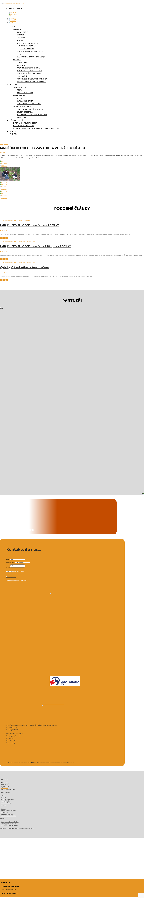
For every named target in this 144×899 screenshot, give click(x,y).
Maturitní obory (5, 783)
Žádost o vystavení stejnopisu (30, 109)
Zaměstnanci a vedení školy (8, 816)
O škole (13, 26)
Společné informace (22, 106)
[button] (72, 315)
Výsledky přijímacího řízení (8, 790)
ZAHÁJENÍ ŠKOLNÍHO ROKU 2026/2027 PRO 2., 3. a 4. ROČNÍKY (35, 246)
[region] (72, 401)
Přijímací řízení (16, 120)
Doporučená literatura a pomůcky (32, 114)
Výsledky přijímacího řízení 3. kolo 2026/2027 (24, 267)
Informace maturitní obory (25, 123)
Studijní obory (19, 87)
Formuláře (21, 117)
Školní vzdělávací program (29, 73)
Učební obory (19, 95)
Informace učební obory (23, 125)
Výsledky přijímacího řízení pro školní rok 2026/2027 (36, 128)
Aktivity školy (4, 812)
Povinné (16, 59)
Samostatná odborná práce (29, 103)
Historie (20, 40)
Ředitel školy (22, 62)
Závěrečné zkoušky (25, 101)
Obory (19, 90)
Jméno (7, 559)
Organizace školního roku (28, 68)
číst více (4, 238)
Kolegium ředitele (24, 112)
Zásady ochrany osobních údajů (31, 57)
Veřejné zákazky (27, 48)
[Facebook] (12, 12)
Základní (17, 29)
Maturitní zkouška (25, 92)
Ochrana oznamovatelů (27, 43)
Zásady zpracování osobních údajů (10, 822)
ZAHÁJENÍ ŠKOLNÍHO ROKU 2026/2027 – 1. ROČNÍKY (29, 225)
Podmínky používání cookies (8, 824)
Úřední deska (22, 32)
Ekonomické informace (26, 46)
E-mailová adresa (10, 562)
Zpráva (8, 567)
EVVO (19, 54)
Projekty (20, 35)
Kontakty (14, 131)
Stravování (22, 76)
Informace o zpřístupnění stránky (32, 79)
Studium (13, 84)
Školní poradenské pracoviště (30, 51)
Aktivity (13, 134)
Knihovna (21, 37)
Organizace (22, 65)
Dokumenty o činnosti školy (29, 70)
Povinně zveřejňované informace (31, 81)
